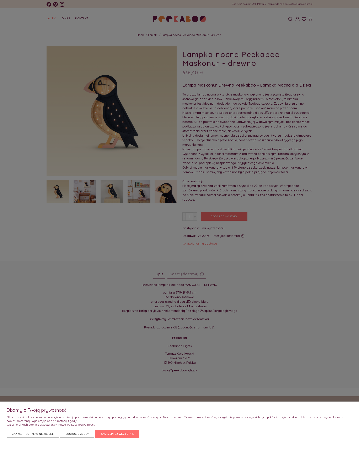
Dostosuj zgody (77, 433)
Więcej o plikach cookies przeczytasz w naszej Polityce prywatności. (51, 424)
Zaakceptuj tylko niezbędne (33, 433)
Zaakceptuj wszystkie (117, 433)
